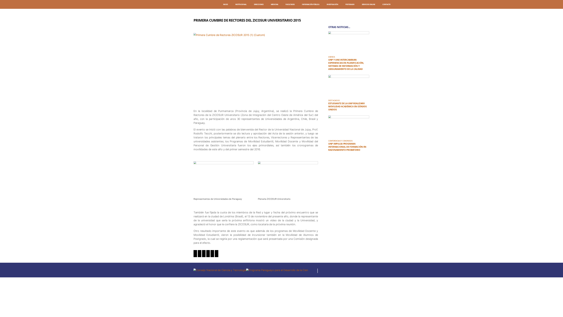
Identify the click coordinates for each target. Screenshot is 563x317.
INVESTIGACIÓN (332, 4)
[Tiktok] (364, 270)
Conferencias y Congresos (340, 141)
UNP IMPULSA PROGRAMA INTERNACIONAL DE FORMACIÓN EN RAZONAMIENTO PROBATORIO (347, 146)
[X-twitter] (348, 270)
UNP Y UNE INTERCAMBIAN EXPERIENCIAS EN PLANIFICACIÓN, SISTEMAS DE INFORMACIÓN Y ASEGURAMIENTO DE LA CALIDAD (346, 64)
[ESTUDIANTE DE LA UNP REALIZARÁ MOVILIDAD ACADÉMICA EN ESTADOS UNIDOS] (348, 86)
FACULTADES (290, 4)
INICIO (225, 4)
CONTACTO (386, 4)
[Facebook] (332, 270)
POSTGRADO (350, 4)
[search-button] (547, 5)
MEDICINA (274, 4)
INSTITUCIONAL (241, 4)
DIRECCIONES (258, 4)
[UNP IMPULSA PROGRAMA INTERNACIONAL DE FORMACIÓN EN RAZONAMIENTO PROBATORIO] (348, 126)
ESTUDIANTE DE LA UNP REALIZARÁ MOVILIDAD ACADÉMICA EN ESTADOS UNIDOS (347, 106)
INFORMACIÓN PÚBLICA (310, 4)
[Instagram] (340, 270)
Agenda (331, 57)
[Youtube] (356, 270)
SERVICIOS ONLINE (368, 4)
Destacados (333, 101)
